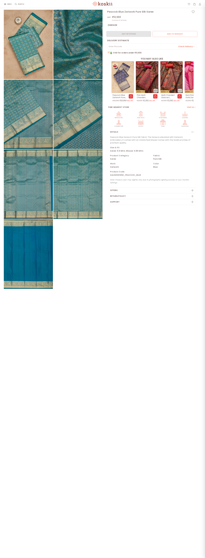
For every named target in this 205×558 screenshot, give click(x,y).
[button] (131, 96)
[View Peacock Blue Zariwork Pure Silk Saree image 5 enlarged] (28, 184)
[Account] (200, 4)
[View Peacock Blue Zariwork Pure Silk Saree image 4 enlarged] (77, 114)
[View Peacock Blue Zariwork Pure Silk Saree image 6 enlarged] (77, 184)
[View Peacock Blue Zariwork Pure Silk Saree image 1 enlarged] (28, 44)
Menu (9, 4)
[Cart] (194, 4)
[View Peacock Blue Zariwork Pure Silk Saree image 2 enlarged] (77, 44)
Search (21, 4)
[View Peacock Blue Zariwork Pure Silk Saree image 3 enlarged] (28, 114)
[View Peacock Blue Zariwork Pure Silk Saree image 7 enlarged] (28, 254)
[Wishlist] (189, 4)
